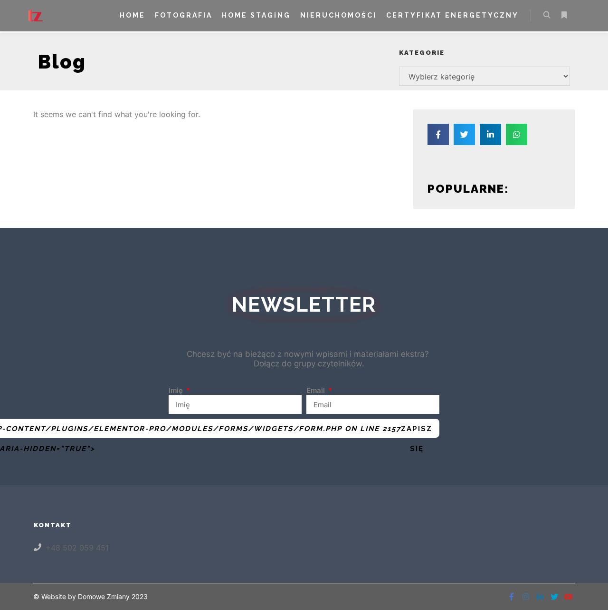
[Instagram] (526, 596)
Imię (177, 390)
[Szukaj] (546, 15)
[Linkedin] (540, 596)
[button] (438, 134)
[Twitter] (554, 596)
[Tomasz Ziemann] (35, 15)
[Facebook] (511, 596)
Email (316, 390)
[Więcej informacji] (563, 15)
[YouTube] (568, 596)
